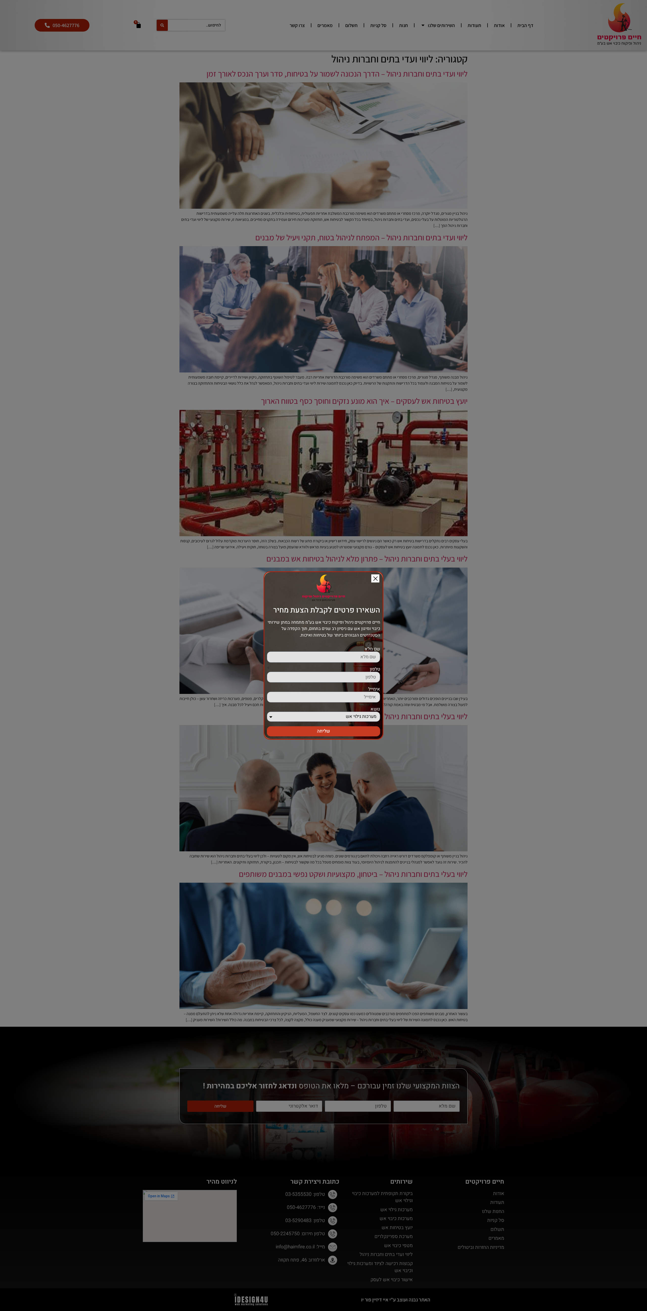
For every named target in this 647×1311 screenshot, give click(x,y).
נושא (375, 709)
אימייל (374, 689)
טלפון (375, 669)
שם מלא (372, 649)
